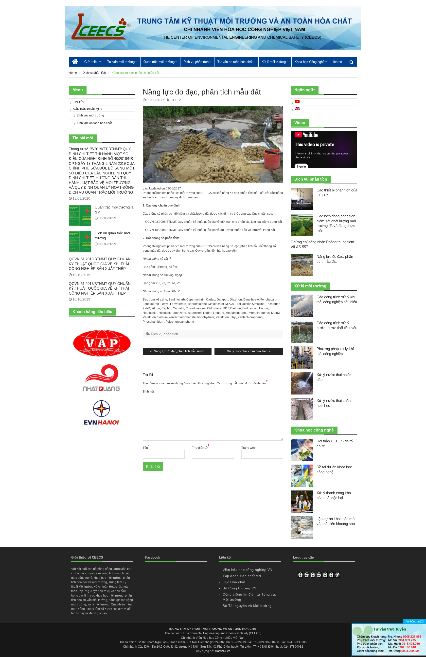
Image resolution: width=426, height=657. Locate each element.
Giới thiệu (91, 62)
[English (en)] (297, 109)
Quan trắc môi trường (159, 62)
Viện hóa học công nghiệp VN (247, 570)
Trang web (248, 448)
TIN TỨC (79, 102)
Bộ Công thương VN (239, 588)
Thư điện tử (200, 448)
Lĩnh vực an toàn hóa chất (94, 123)
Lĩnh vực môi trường (90, 115)
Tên (146, 448)
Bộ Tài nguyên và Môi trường (247, 606)
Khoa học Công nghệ (309, 62)
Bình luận (149, 391)
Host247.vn (222, 651)
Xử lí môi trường (274, 62)
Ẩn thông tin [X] (415, 621)
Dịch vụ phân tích (196, 62)
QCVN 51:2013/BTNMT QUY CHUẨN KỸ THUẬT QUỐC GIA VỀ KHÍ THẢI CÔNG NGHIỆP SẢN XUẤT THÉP (100, 264)
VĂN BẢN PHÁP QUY (87, 109)
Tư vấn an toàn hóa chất (235, 62)
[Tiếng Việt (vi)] (297, 102)
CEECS (176, 100)
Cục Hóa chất (234, 582)
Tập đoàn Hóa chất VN (242, 576)
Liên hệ (337, 62)
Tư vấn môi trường (121, 62)
